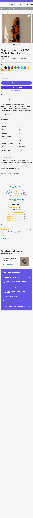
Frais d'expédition (11, 58)
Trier (5, 67)
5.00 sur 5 (20, 207)
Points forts (4, 95)
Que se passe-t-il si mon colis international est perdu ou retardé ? (14, 301)
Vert (15, 67)
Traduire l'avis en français (10, 239)
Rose (5, 70)
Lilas (25, 67)
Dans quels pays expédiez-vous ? (11, 277)
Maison (2, 12)
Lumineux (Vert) (12, 70)
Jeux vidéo (8, 8)
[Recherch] (28, 4)
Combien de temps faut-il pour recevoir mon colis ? (14, 282)
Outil (22, 8)
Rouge (12, 67)
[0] (30, 4)
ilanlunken (16, 173)
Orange (2, 70)
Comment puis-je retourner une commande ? (14, 306)
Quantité (3, 73)
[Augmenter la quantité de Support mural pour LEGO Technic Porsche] (7, 76)
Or (9, 70)
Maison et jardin (28, 8)
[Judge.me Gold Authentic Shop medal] (16, 193)
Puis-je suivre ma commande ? (11, 296)
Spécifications (5, 119)
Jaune (28, 67)
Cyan (22, 67)
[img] (5, 229)
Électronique (16, 8)
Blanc (2, 67)
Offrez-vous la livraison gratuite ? (11, 287)
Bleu (9, 67)
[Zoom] (29, 16)
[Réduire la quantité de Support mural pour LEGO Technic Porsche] (2, 76)
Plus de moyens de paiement (16, 90)
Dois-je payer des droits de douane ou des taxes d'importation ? (14, 292)
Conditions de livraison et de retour (10, 168)
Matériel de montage (6, 157)
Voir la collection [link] (7, 264)
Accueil (2, 8)
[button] (10, 212)
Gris (18, 67)
